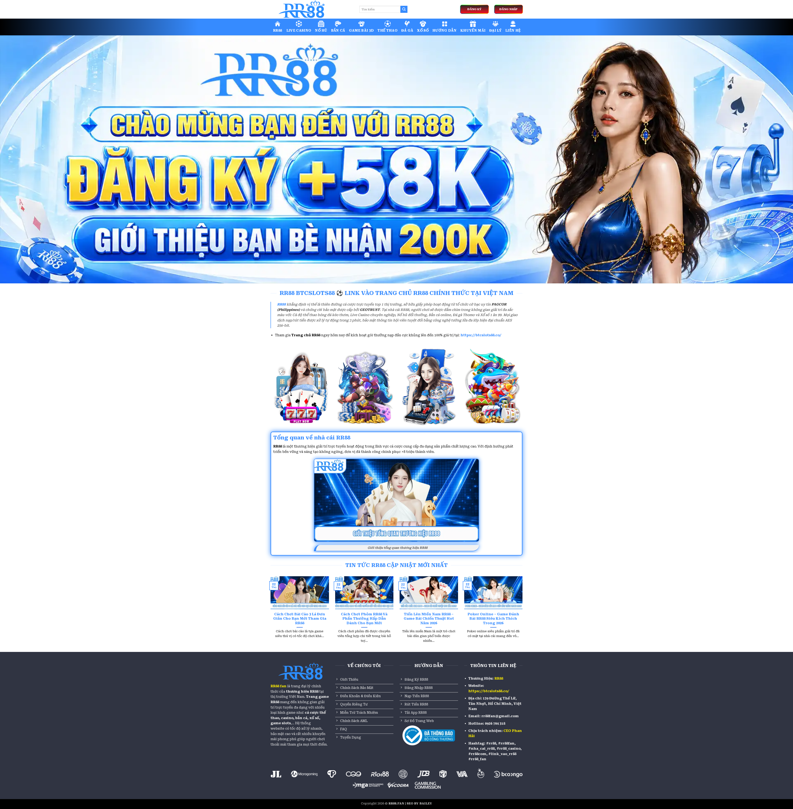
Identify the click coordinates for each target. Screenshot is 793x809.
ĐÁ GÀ (407, 30)
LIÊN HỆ (513, 30)
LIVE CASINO (298, 30)
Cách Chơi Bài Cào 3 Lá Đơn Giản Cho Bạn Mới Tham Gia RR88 (299, 618)
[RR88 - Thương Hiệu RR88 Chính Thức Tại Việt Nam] (312, 9)
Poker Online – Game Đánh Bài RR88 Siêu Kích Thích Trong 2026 (493, 618)
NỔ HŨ (321, 30)
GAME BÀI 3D (361, 30)
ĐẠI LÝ (495, 30)
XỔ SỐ (423, 30)
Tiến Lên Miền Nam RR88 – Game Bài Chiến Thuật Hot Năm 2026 (429, 618)
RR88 (277, 30)
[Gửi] (403, 9)
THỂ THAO (388, 30)
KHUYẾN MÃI (473, 30)
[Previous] (270, 615)
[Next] (523, 615)
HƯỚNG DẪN (444, 30)
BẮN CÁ (338, 30)
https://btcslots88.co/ (481, 335)
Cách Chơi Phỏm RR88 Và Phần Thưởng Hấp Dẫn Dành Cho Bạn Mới (364, 618)
